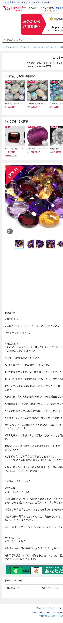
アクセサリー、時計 (28, 47)
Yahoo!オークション (45, 608)
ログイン (44, 10)
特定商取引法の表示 (47, 616)
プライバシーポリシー (40, 613)
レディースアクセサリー (48, 47)
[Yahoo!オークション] (20, 7)
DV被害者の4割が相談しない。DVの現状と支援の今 (27, 2)
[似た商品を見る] (10, 231)
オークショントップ (10, 47)
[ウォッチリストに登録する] (21, 97)
